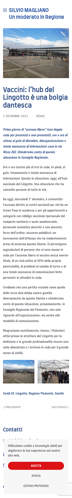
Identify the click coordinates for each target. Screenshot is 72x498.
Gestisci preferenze (36, 486)
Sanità (59, 393)
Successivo (59, 407)
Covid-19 (8, 393)
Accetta (36, 466)
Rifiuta (36, 476)
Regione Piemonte (41, 393)
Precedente (13, 407)
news (40, 116)
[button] (5, 10)
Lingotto (21, 393)
